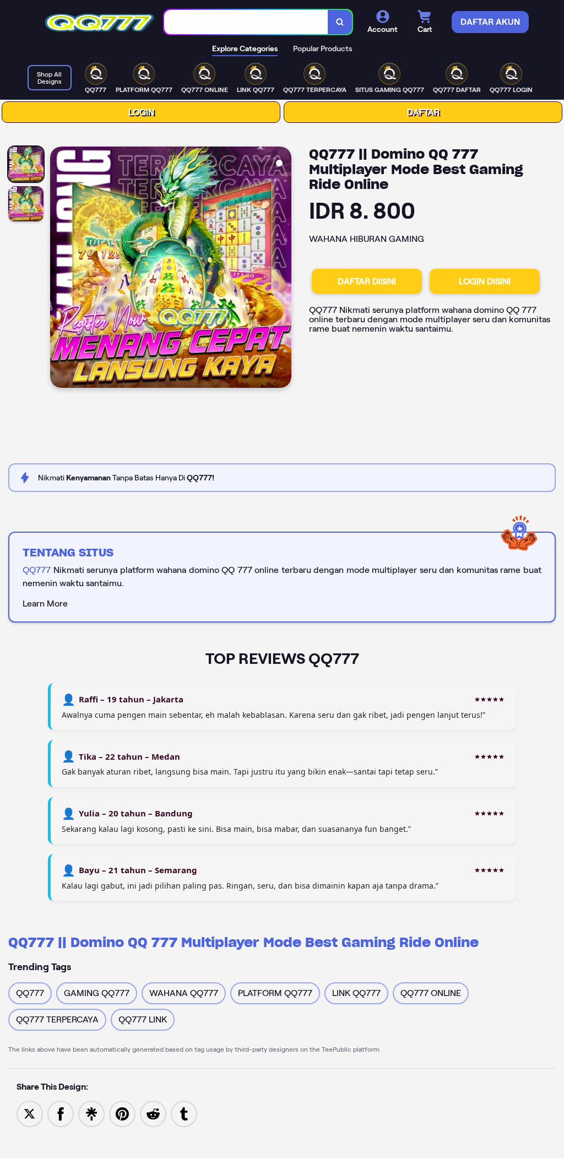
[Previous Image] (59, 268)
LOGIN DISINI (485, 281)
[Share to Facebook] (60, 1113)
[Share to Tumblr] (184, 1113)
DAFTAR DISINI (367, 281)
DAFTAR (423, 112)
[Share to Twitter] (30, 1113)
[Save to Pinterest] (122, 1113)
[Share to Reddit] (153, 1113)
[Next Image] (282, 268)
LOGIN (141, 112)
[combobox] (246, 22)
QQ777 (37, 570)
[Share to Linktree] (91, 1113)
